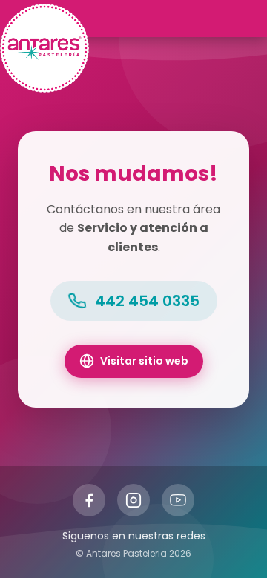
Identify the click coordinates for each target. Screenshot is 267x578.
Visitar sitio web (144, 360)
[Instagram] (133, 500)
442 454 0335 (147, 300)
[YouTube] (178, 500)
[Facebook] (89, 500)
